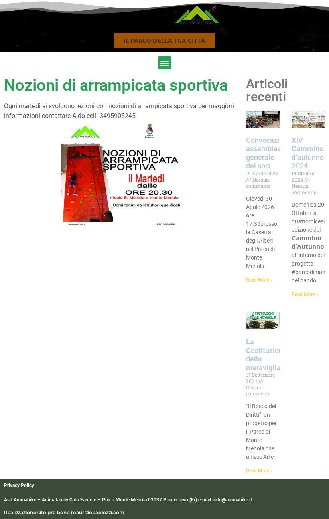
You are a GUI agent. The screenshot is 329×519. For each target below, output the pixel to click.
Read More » (259, 280)
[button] (164, 40)
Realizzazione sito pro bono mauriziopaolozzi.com (64, 512)
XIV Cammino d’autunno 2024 (308, 153)
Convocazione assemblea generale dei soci (269, 153)
